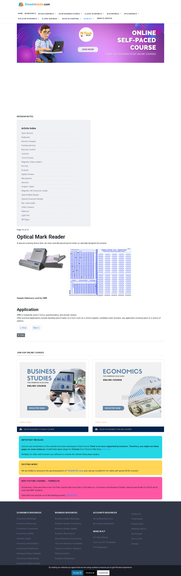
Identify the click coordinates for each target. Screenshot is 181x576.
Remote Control (28, 149)
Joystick (25, 153)
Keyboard (25, 137)
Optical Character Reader (32, 199)
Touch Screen (27, 158)
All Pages (25, 219)
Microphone (26, 178)
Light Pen (25, 215)
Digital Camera (27, 174)
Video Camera (27, 207)
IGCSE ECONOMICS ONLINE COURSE (115, 429)
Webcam (25, 211)
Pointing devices (28, 145)
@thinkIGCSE (71, 495)
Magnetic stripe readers (31, 162)
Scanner (25, 170)
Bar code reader (28, 203)
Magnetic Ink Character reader (34, 191)
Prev (24, 328)
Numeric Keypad (28, 141)
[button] (47, 13)
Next (35, 328)
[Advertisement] (90, 94)
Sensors (25, 182)
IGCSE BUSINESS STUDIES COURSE (39, 429)
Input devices (27, 133)
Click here (106, 449)
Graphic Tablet (27, 186)
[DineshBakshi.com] (90, 4)
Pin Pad (24, 166)
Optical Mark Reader (30, 195)
